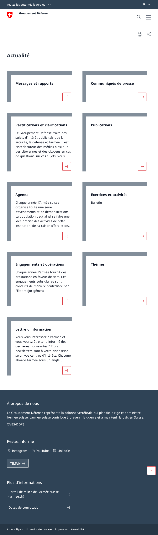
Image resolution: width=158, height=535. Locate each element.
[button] (151, 470)
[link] (41, 88)
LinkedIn (64, 451)
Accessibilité (77, 529)
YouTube (42, 451)
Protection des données (39, 529)
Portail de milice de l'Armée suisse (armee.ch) (33, 494)
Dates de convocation (24, 507)
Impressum (61, 529)
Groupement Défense (33, 13)
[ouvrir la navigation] (148, 17)
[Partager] (148, 34)
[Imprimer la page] (139, 34)
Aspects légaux (15, 529)
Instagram (19, 451)
